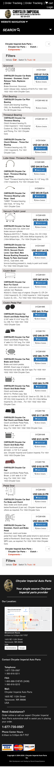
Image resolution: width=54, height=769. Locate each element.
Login (50, 7)
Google (22, 648)
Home (9, 37)
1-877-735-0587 (12, 670)
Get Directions (11, 648)
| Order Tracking (33, 3)
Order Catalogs (22, 37)
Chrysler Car (16, 46)
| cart (48, 3)
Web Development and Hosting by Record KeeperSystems (27, 761)
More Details (42, 82)
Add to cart (42, 78)
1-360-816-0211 (12, 673)
